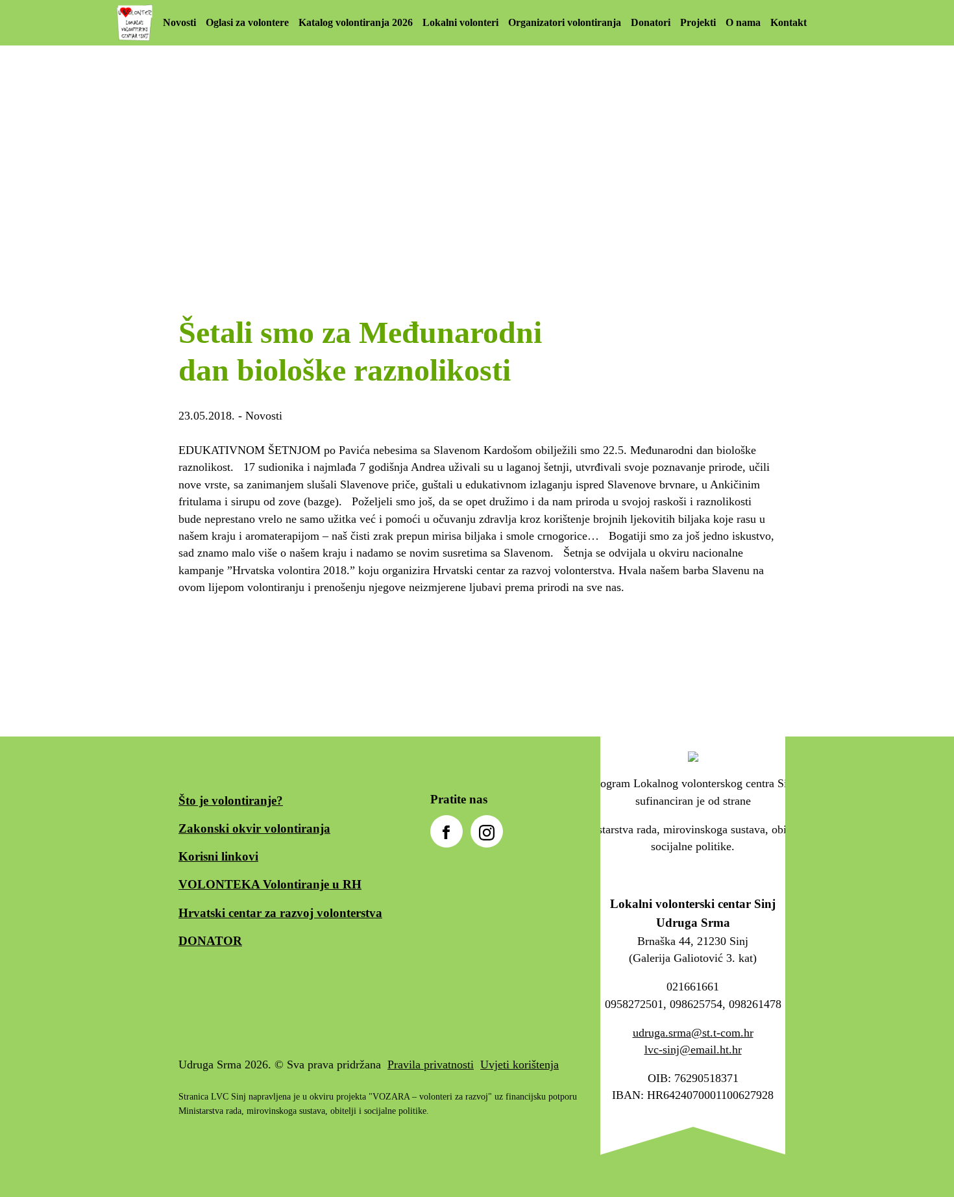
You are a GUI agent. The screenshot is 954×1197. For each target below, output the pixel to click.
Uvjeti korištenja (519, 1064)
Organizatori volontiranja (564, 22)
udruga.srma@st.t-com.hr (693, 1032)
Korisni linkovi (218, 856)
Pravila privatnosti (430, 1064)
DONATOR (210, 941)
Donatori (650, 22)
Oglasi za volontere (247, 22)
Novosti (179, 22)
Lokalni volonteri (460, 22)
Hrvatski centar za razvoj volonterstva (280, 913)
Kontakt (788, 22)
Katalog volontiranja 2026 (356, 22)
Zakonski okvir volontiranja (254, 828)
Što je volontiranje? (230, 800)
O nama (743, 22)
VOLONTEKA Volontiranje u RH (269, 884)
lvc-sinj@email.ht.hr (693, 1049)
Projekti (698, 22)
